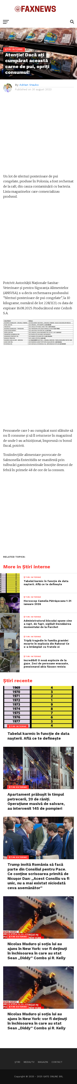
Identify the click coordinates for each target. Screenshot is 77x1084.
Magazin (43, 1062)
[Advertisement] (38, 135)
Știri (17, 1062)
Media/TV (29, 1062)
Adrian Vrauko (29, 84)
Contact (57, 1062)
